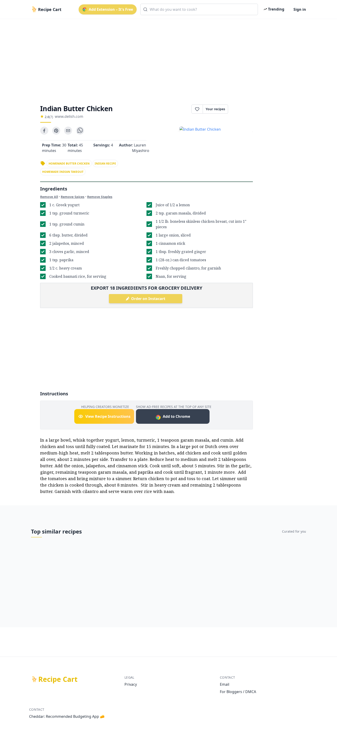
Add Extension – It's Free (111, 9)
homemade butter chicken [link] (69, 163)
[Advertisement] (166, 58)
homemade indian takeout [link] (62, 172)
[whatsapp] (80, 131)
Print (242, 109)
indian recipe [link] (105, 163)
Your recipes (215, 109)
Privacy (130, 684)
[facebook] (44, 131)
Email (224, 684)
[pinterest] (56, 131)
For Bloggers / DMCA (238, 691)
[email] (68, 131)
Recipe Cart (57, 679)
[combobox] (199, 9)
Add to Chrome (176, 416)
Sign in (299, 9)
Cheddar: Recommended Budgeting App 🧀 (67, 716)
